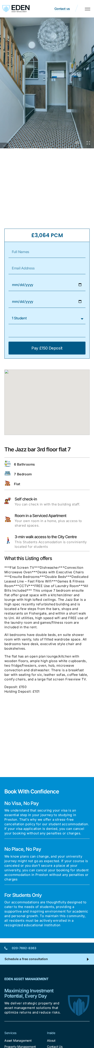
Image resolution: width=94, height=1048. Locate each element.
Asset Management (18, 1040)
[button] (87, 9)
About (51, 1040)
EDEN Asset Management (26, 979)
